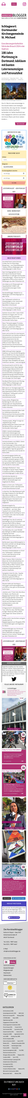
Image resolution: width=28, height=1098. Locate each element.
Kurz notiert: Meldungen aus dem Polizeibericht (13, 280)
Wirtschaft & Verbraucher (11, 1071)
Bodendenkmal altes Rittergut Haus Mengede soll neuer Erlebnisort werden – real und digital (13, 360)
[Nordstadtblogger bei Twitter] (13, 1088)
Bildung (20, 1015)
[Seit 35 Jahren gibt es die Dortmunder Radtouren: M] (14, 879)
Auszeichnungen (9, 968)
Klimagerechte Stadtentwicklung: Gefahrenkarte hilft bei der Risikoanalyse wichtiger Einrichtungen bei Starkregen (13, 375)
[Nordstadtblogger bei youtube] (17, 1088)
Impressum (7, 973)
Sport (15, 1057)
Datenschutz (8, 975)
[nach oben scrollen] (24, 1094)
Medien (6, 1043)
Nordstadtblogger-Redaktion (9, 79)
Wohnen (18, 1073)
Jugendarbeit (19, 1034)
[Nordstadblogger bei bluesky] (8, 1088)
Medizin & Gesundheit (18, 1043)
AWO (21, 1013)
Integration (7, 1034)
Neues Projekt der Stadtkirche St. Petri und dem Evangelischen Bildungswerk (13, 525)
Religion (21, 1055)
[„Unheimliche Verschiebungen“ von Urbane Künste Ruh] (14, 846)
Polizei (15, 1048)
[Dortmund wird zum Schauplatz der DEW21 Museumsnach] (14, 813)
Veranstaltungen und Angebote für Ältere (11, 481)
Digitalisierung (8, 1020)
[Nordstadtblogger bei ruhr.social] (14, 1088)
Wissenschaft (7, 1073)
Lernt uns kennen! (9, 965)
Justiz (5, 1036)
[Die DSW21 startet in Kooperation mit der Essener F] (14, 714)
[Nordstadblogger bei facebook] (11, 1088)
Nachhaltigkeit (16, 1045)
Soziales (6, 1057)
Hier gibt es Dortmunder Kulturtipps (13, 319)
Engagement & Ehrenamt (10, 1022)
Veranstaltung (8, 1066)
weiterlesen (20, 123)
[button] (14, 142)
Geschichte (18, 1029)
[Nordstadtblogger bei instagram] (19, 1088)
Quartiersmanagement (10, 1050)
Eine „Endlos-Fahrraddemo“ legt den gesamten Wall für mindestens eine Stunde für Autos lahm (13, 449)
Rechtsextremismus (9, 1052)
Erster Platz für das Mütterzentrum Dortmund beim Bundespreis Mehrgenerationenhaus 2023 (13, 345)
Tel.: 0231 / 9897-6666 (10, 942)
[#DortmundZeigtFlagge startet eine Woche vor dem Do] (14, 780)
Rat (21, 1050)
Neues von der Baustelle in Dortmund (11, 304)
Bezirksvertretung (8, 1015)
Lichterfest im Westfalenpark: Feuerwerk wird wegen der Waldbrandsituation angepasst (13, 499)
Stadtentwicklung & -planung (11, 1059)
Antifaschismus (8, 1011)
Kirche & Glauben (8, 1038)
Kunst (20, 1041)
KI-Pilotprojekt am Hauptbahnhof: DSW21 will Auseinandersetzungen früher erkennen (12, 287)
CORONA (6, 1018)
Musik (6, 1045)
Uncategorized (8, 1064)
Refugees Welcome (9, 1055)
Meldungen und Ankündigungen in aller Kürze (12, 268)
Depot (15, 1018)
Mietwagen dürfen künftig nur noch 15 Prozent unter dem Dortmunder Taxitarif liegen (13, 514)
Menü (14, 4)
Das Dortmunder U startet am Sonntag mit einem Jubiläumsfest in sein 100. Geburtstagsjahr (12, 602)
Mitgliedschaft (8, 970)
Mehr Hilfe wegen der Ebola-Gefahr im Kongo (12, 613)
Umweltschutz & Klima (10, 1061)
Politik (6, 1048)
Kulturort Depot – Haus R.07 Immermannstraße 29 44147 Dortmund (12, 934)
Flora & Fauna (7, 1027)
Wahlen (21, 1068)
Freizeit (18, 1027)
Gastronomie (7, 1029)
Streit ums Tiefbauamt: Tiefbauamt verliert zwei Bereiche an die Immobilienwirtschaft (13, 394)
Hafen (19, 1031)
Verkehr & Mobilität (9, 1068)
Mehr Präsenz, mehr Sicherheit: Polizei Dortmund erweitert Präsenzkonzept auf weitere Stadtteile (13, 567)
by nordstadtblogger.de (18, 1093)
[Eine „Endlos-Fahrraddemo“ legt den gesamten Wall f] (14, 747)
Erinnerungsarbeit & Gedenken (11, 1024)
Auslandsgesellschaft (9, 1013)
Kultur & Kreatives (9, 1041)
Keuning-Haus (15, 1036)
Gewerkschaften (8, 1031)
